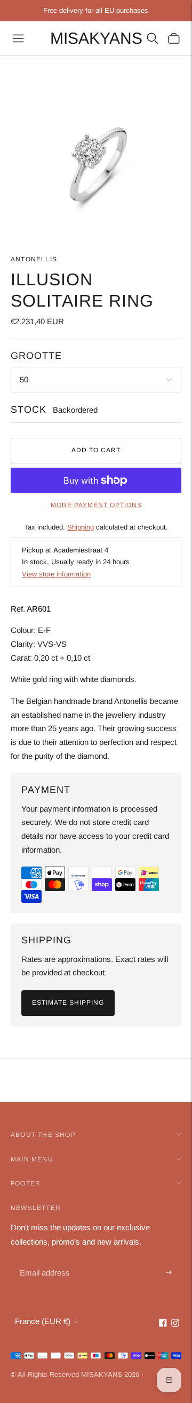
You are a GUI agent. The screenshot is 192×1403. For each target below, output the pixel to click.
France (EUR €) (42, 1321)
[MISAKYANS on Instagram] (175, 1323)
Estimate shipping (68, 1002)
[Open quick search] (152, 38)
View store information (56, 574)
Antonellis (34, 259)
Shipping (80, 527)
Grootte (36, 355)
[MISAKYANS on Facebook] (163, 1323)
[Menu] (18, 38)
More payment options (96, 505)
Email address (43, 1260)
